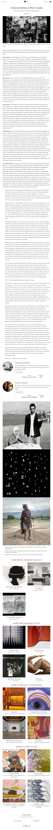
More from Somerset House (26, 623)
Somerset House (21, 382)
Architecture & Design (38, 586)
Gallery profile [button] (19, 372)
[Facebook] (24, 826)
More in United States (26, 746)
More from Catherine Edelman (26, 560)
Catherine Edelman (22, 362)
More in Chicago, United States (26, 685)
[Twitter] (26, 826)
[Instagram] (29, 826)
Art (27, 1)
